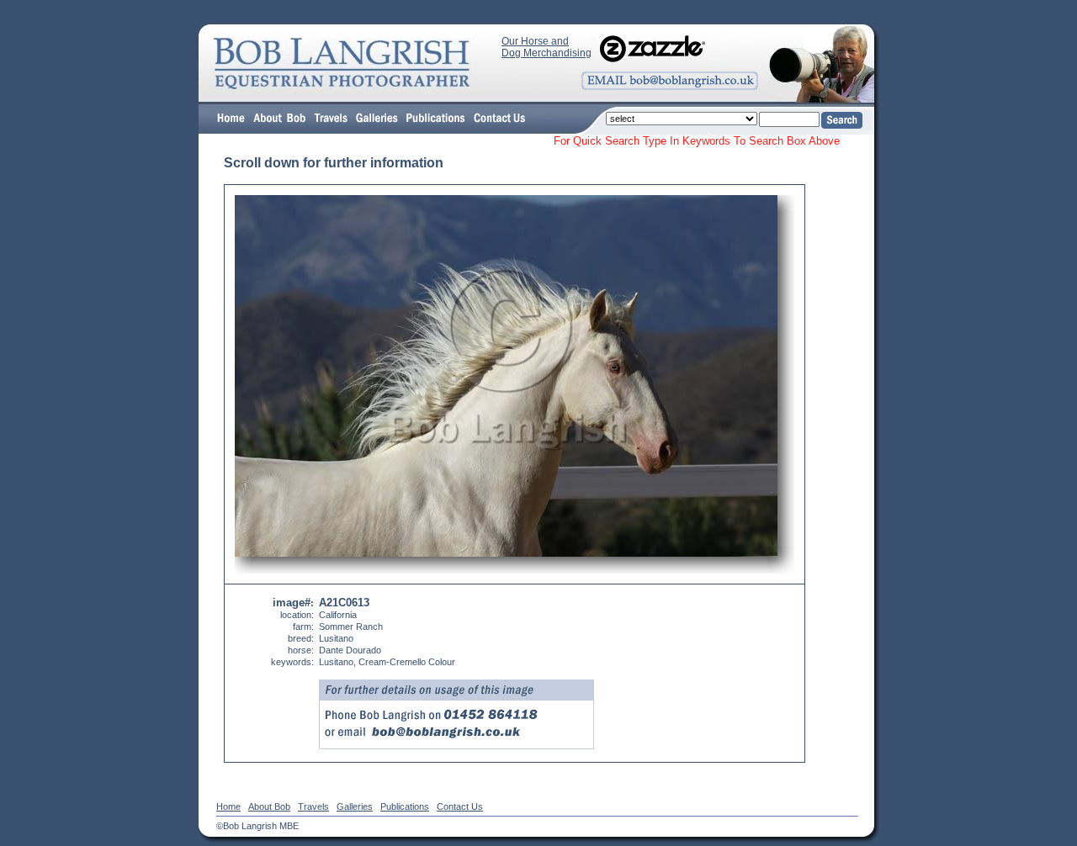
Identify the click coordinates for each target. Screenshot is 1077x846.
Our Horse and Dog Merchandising (546, 47)
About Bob (269, 806)
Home (228, 806)
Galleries (355, 806)
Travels (313, 806)
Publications (404, 806)
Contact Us (460, 806)
